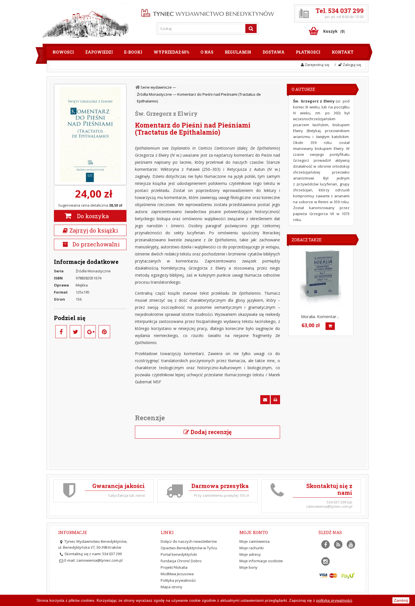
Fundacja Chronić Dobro (181, 560)
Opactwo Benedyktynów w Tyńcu (189, 547)
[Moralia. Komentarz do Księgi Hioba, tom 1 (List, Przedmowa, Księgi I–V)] (320, 277)
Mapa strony (171, 586)
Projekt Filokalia (174, 567)
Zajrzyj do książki (93, 230)
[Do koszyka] (330, 326)
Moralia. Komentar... (320, 316)
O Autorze (303, 89)
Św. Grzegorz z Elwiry (166, 113)
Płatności (308, 52)
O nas (206, 52)
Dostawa (274, 52)
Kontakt (342, 52)
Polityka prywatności (178, 580)
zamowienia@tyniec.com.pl (99, 560)
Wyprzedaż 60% (171, 52)
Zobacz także (307, 239)
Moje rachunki (251, 547)
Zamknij (401, 600)
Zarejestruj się (316, 64)
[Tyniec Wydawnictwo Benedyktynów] (207, 12)
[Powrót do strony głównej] (138, 87)
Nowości (63, 52)
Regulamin (238, 52)
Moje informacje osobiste (261, 560)
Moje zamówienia (254, 541)
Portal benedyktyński (179, 554)
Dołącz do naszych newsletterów (189, 541)
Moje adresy (250, 554)
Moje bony (248, 567)
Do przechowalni (95, 244)
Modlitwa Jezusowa (177, 573)
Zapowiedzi (99, 52)
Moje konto (253, 532)
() (334, 31)
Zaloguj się (351, 64)
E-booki (133, 52)
